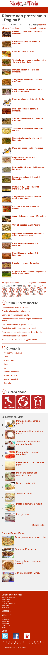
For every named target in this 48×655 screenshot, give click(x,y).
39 (17, 292)
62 (10, 296)
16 (24, 288)
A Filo (3, 618)
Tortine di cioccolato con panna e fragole (28, 442)
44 (34, 292)
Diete (5, 364)
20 (38, 288)
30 (28, 290)
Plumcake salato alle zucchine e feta (26, 474)
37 (10, 292)
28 (21, 290)
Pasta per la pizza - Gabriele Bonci (30, 463)
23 (4, 290)
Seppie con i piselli (25, 483)
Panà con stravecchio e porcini (28, 422)
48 (4, 294)
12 (10, 288)
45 (38, 292)
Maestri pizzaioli (10, 379)
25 (11, 290)
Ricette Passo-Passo (13, 533)
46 (41, 292)
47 (45, 292)
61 (6, 296)
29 (25, 290)
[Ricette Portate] (38, 402)
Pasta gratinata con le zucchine (30, 537)
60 (3, 296)
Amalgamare (6, 619)
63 (13, 296)
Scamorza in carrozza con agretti (15, 315)
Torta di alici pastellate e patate (14, 336)
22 (45, 288)
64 (17, 296)
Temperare (5, 621)
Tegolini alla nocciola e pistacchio (16, 311)
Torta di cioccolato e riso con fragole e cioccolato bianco (22, 320)
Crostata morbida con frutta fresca (15, 307)
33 (39, 290)
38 (13, 292)
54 (25, 294)
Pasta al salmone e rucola (29, 504)
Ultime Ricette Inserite (22, 303)
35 (3, 292)
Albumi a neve (6, 614)
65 (20, 296)
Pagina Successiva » (37, 28)
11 (6, 288)
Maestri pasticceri (11, 372)
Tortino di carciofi (24, 493)
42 (27, 292)
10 (3, 288)
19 (34, 288)
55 (28, 294)
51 (14, 294)
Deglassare (5, 623)
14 (17, 288)
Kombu (4, 627)
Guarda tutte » (39, 525)
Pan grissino (22, 514)
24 (7, 290)
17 (27, 288)
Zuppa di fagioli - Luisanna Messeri (28, 562)
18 (31, 288)
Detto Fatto (5, 607)
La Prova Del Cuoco (8, 603)
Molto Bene (5, 605)
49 (7, 294)
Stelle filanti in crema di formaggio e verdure (20, 340)
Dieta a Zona (6, 601)
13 (13, 288)
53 (21, 294)
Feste (5, 357)
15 (20, 288)
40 (20, 292)
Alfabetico (42, 25)
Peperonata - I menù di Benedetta (27, 453)
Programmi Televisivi (12, 353)
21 (41, 288)
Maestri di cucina (10, 376)
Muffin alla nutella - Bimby (27, 573)
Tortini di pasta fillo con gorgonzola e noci (19, 328)
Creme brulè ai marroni (26, 549)
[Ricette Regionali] (8, 402)
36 (6, 292)
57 (35, 294)
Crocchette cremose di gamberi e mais (17, 324)
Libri (5, 368)
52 (18, 294)
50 (11, 294)
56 (32, 294)
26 (14, 290)
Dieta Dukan (6, 600)
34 (42, 290)
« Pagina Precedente (10, 28)
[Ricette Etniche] (23, 402)
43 (31, 292)
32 (35, 290)
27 (18, 290)
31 (32, 290)
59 (42, 294)
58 (39, 294)
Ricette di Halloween (8, 598)
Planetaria (5, 616)
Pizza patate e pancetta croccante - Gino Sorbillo (22, 332)
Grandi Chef (8, 360)
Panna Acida (6, 625)
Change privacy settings (35, 647)
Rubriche (7, 383)
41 (24, 292)
